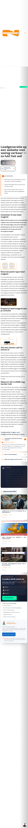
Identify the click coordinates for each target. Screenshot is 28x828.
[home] (8, 33)
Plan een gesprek (8, 597)
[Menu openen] (25, 33)
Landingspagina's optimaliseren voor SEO (11, 612)
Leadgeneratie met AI (7, 614)
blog (5, 88)
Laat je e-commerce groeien (9, 610)
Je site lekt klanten (7, 605)
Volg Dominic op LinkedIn (10, 634)
